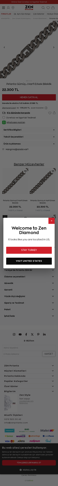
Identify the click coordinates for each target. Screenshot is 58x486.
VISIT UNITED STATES (29, 261)
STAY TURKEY (29, 250)
